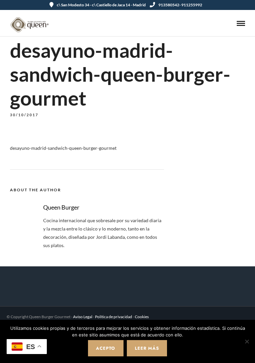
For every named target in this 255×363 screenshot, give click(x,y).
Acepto (105, 348)
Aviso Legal (82, 316)
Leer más (147, 348)
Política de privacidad (113, 316)
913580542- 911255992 (180, 4)
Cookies (142, 316)
